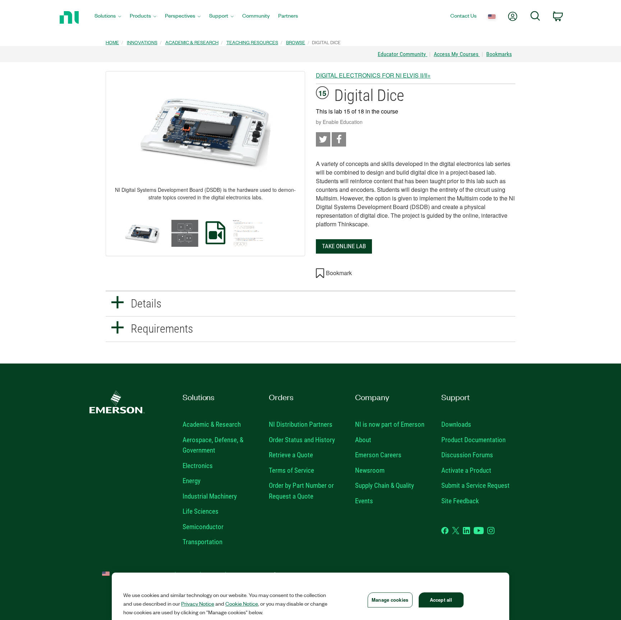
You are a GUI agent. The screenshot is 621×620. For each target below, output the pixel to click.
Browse (295, 42)
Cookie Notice (241, 603)
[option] (142, 233)
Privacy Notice (197, 603)
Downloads (456, 424)
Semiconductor (203, 527)
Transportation (202, 542)
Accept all (441, 599)
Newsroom (370, 470)
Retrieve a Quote (291, 455)
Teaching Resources (252, 42)
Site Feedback (460, 501)
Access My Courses (457, 54)
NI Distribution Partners (300, 424)
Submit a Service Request (475, 485)
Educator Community (402, 54)
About (363, 440)
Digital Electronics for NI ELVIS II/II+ (373, 75)
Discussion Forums (467, 455)
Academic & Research (191, 42)
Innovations (142, 42)
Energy (192, 481)
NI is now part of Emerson (389, 424)
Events (364, 501)
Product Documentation (473, 440)
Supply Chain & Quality (384, 485)
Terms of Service (291, 470)
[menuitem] (107, 17)
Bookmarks (499, 54)
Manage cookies (390, 599)
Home (112, 42)
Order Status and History (302, 440)
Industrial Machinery (210, 496)
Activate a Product (466, 470)
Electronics (198, 466)
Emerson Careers (378, 455)
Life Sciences (200, 511)
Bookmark (339, 273)
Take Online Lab (344, 246)
